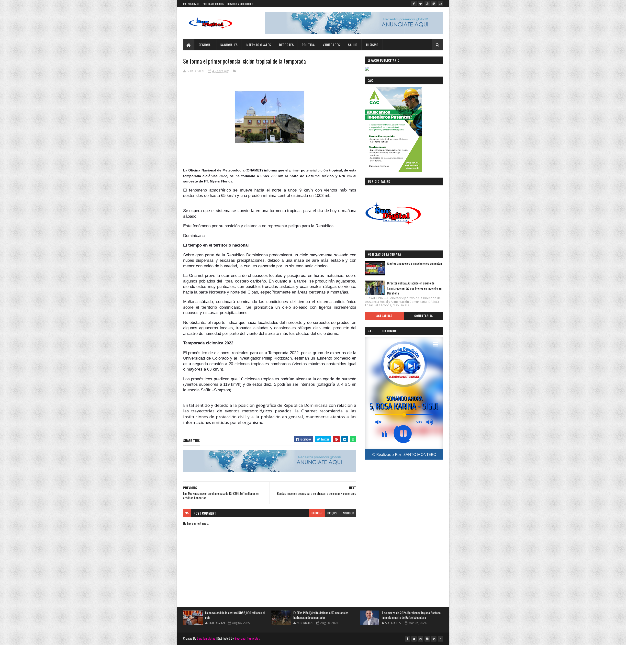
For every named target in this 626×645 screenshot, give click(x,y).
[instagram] (433, 3)
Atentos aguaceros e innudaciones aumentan (414, 263)
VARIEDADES (331, 44)
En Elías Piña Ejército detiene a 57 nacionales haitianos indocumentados (320, 615)
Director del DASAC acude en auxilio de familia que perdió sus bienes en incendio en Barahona (414, 288)
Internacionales (258, 44)
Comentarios (423, 316)
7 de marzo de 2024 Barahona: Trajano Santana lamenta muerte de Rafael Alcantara (411, 615)
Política (308, 44)
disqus (332, 513)
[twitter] (420, 3)
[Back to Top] (440, 639)
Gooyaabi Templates (247, 638)
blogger (317, 513)
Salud (353, 44)
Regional (205, 44)
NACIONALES (229, 44)
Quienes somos (191, 4)
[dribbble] (427, 3)
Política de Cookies (213, 4)
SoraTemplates (206, 638)
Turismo (372, 44)
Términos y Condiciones (240, 4)
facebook (348, 513)
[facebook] (414, 3)
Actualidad (384, 316)
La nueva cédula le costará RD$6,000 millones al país (235, 615)
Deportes (286, 44)
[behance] (440, 3)
